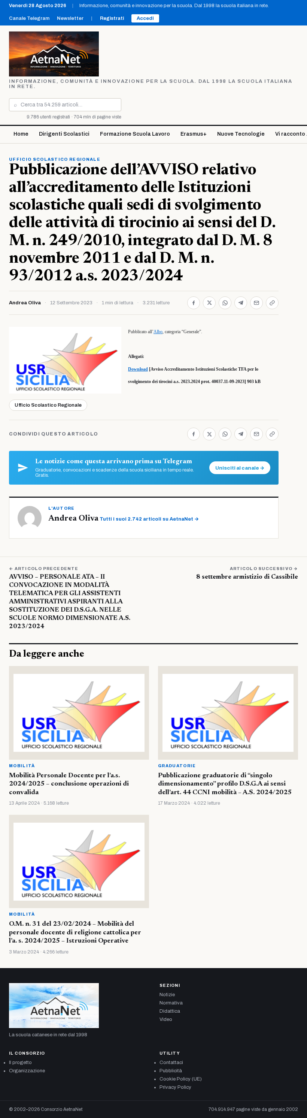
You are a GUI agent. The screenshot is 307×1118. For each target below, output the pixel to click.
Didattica (169, 1011)
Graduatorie (177, 765)
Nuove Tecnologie (241, 134)
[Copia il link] (272, 302)
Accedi (145, 18)
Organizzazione (27, 1070)
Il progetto (20, 1062)
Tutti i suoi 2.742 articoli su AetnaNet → (149, 519)
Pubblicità (170, 1070)
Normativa (171, 1003)
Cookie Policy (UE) (180, 1079)
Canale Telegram (29, 18)
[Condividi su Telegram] (240, 302)
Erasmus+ (193, 134)
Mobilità (22, 765)
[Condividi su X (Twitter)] (209, 302)
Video (165, 1019)
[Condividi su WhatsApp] (225, 302)
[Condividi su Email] (256, 302)
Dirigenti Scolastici (64, 134)
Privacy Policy (175, 1087)
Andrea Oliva (25, 302)
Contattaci (171, 1062)
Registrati (112, 18)
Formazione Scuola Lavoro (135, 134)
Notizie (167, 994)
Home (20, 134)
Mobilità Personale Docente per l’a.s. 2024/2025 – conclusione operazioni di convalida (69, 784)
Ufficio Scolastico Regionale (54, 159)
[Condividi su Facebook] (193, 302)
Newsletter (70, 18)
